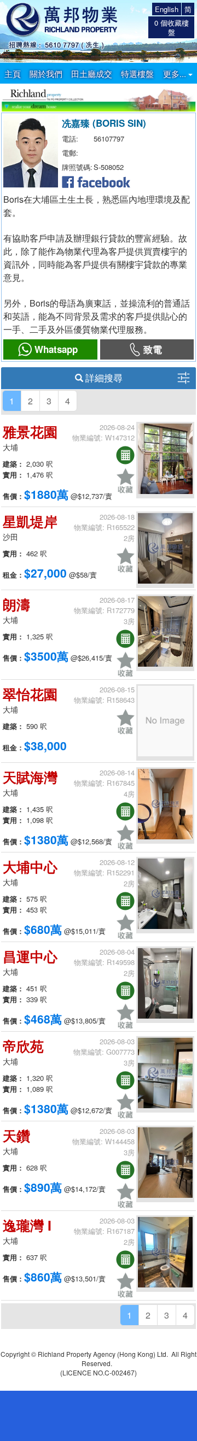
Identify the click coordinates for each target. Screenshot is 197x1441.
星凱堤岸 (30, 521)
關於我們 (46, 73)
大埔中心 (30, 867)
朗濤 (16, 604)
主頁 (12, 73)
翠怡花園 (30, 694)
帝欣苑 (23, 1046)
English (166, 9)
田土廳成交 (91, 73)
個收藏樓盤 (171, 27)
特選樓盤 (137, 73)
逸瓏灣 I (27, 1225)
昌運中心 (30, 956)
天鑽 (16, 1135)
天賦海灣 (30, 777)
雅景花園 (30, 432)
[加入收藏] (125, 480)
